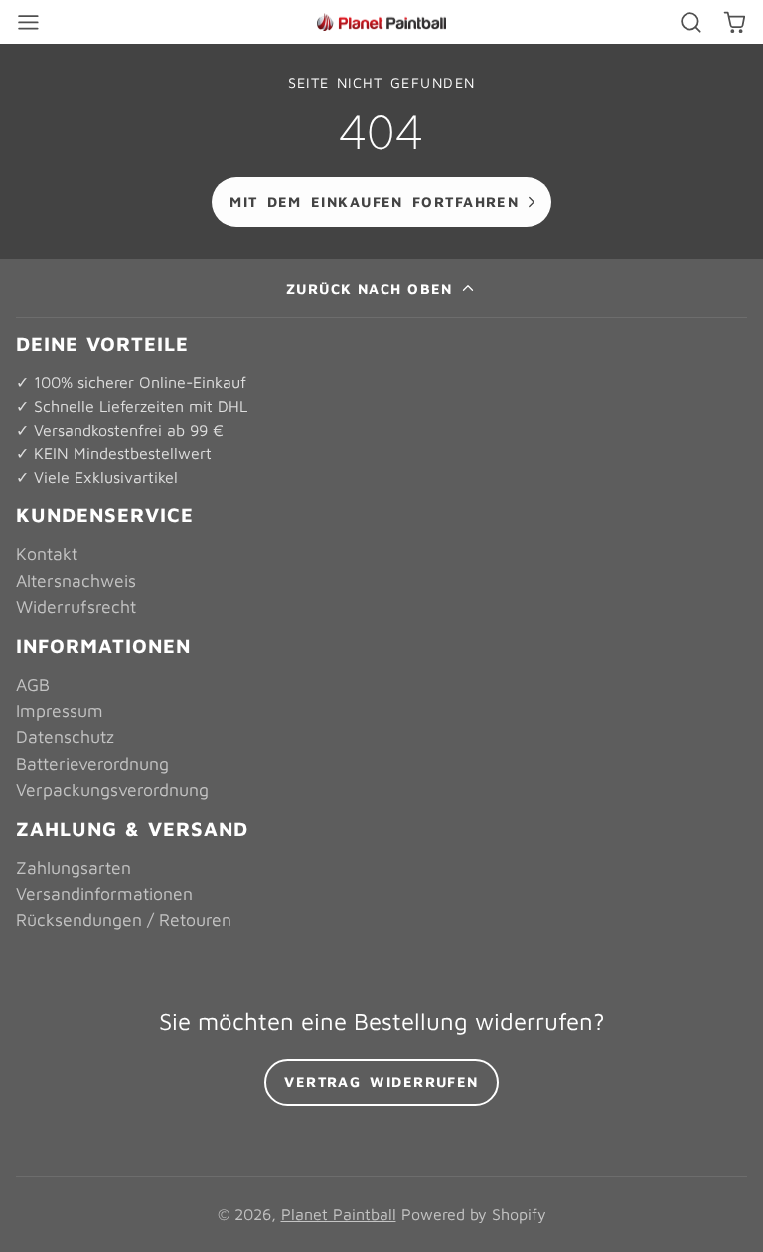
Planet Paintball (338, 1214)
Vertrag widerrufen (381, 1081)
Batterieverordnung (92, 763)
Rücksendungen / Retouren (123, 919)
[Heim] (381, 22)
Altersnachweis (76, 580)
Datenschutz (65, 736)
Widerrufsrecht (76, 606)
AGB (33, 684)
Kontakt (46, 553)
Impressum (59, 710)
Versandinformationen (104, 893)
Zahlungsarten (73, 867)
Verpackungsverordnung (112, 789)
